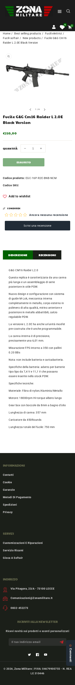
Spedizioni (10, 504)
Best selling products (27, 33)
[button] (60, 12)
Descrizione (17, 255)
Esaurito (24, 162)
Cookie (7, 482)
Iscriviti (62, 642)
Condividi (13, 208)
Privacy (8, 512)
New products (32, 38)
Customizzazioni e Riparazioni (23, 542)
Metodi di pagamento (17, 497)
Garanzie (9, 489)
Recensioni (47, 255)
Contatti (8, 474)
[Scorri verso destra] (44, 110)
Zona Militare (23, 668)
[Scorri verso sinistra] (30, 110)
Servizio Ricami (13, 550)
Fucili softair (11, 38)
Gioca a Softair (13, 557)
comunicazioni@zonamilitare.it (32, 598)
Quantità (10, 148)
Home (6, 33)
